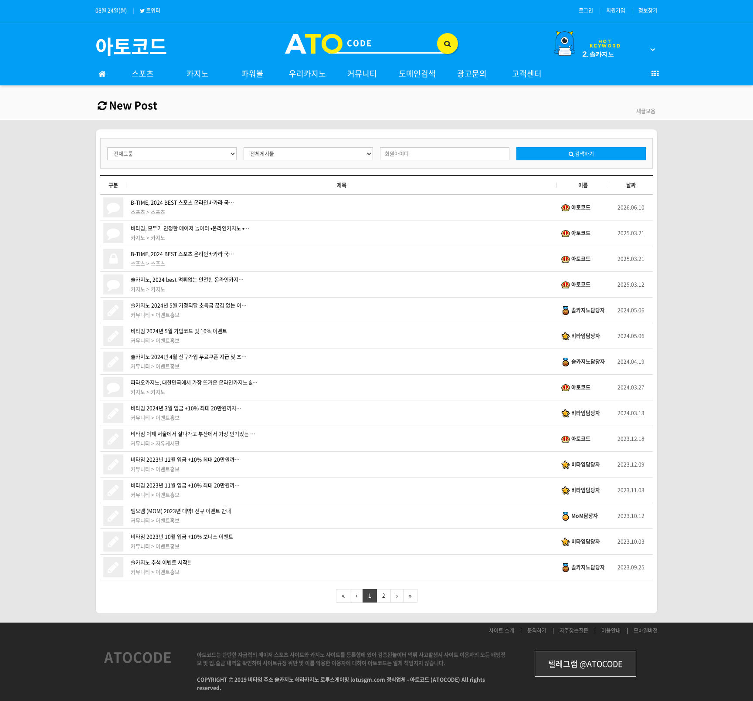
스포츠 (143, 73)
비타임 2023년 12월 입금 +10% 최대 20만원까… (185, 460)
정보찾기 (648, 10)
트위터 (153, 10)
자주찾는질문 (574, 630)
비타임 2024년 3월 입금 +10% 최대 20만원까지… (186, 408)
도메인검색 (417, 73)
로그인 (586, 10)
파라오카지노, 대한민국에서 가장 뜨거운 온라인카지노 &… (194, 382)
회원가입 (615, 10)
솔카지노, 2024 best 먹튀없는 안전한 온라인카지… (187, 280)
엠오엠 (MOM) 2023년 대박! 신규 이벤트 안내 (181, 511)
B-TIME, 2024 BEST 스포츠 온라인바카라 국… (182, 203)
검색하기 (583, 154)
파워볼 (252, 73)
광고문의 (472, 73)
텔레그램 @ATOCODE (585, 664)
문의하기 (536, 630)
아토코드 (131, 46)
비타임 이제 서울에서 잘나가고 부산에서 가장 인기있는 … (193, 434)
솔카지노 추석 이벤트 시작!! (161, 562)
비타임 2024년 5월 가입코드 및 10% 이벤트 (179, 331)
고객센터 (527, 73)
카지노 (198, 73)
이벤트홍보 (168, 315)
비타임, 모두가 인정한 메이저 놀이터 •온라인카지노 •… (190, 228)
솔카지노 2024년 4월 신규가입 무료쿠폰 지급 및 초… (189, 357)
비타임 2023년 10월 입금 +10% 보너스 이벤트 (182, 537)
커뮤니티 (362, 73)
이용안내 (611, 630)
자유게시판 (168, 443)
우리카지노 (307, 73)
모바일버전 (646, 630)
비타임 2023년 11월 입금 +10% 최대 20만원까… (185, 485)
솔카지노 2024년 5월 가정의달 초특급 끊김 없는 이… (189, 305)
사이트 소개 (501, 630)
